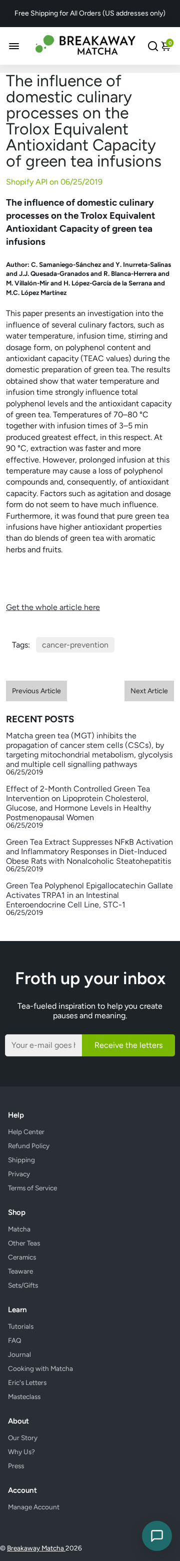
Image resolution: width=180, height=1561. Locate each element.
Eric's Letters (27, 1382)
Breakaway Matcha (36, 1548)
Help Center (26, 1132)
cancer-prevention (75, 645)
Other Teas (24, 1243)
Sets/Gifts (23, 1285)
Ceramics (22, 1257)
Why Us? (21, 1452)
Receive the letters (128, 1045)
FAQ (15, 1340)
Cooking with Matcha (40, 1368)
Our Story (23, 1438)
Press (16, 1466)
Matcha (19, 1229)
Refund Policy (29, 1146)
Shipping (21, 1160)
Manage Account (34, 1507)
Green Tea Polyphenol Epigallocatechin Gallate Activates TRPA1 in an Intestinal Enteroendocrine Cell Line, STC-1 (89, 895)
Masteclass (24, 1396)
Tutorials (21, 1326)
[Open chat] (157, 1536)
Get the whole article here (53, 607)
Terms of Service (32, 1188)
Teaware (20, 1271)
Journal (19, 1354)
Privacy (19, 1174)
